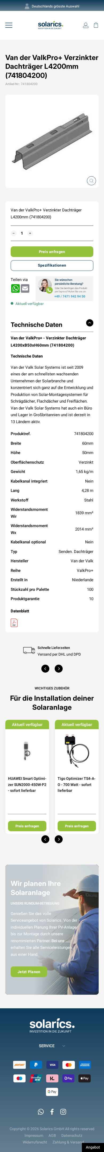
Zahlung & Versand (68, 1142)
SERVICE (46, 1046)
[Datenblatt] (52, 623)
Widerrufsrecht (35, 1142)
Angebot (93, 1147)
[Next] (59, 669)
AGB (52, 1135)
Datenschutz (71, 1135)
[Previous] (45, 669)
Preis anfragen (52, 251)
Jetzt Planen (29, 971)
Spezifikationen (52, 265)
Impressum (34, 1135)
